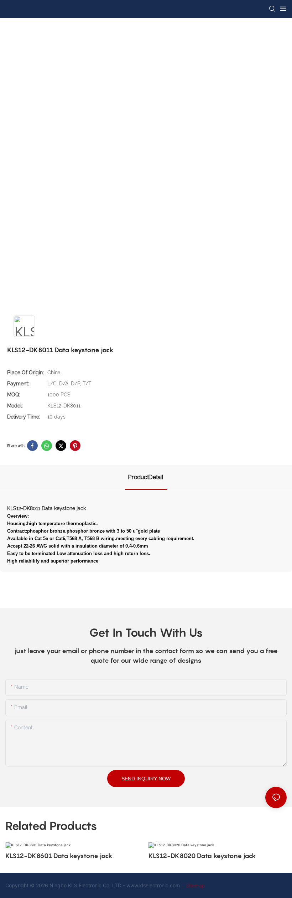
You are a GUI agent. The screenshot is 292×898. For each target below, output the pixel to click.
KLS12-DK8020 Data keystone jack (202, 855)
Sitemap (194, 885)
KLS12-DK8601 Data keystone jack (59, 855)
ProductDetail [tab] (146, 477)
